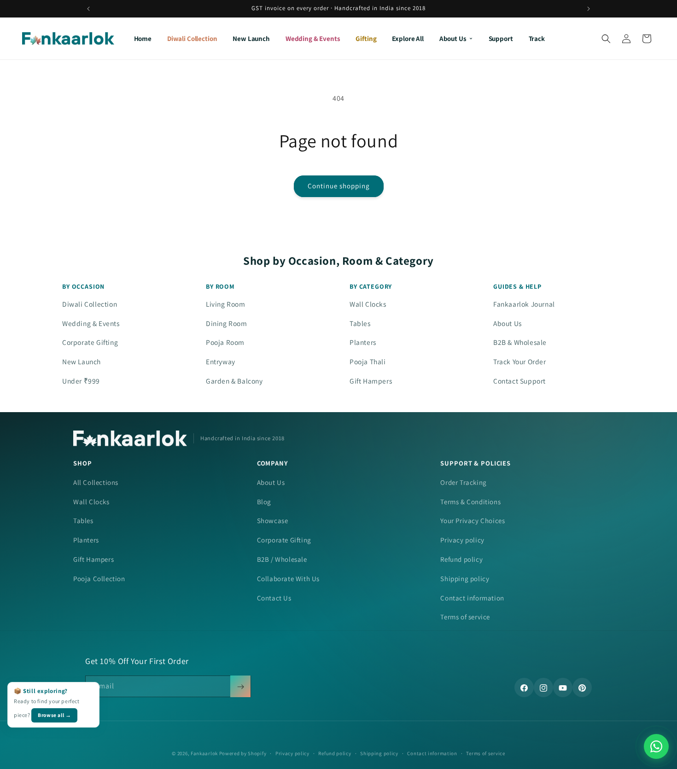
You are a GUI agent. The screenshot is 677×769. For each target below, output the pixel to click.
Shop (82, 463)
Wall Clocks (368, 304)
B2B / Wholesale (282, 559)
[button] (606, 39)
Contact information (472, 598)
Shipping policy (464, 578)
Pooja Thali (368, 361)
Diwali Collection (192, 38)
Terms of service (465, 616)
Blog (264, 501)
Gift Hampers (371, 380)
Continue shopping (339, 185)
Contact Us (274, 598)
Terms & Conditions (470, 501)
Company (272, 463)
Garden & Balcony (234, 380)
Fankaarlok (204, 753)
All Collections (95, 482)
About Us (453, 38)
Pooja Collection (99, 578)
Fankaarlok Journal (524, 304)
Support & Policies (475, 463)
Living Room (225, 304)
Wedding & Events (313, 38)
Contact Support (519, 380)
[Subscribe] (240, 687)
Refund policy (461, 559)
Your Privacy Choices (472, 520)
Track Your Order (519, 361)
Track (537, 38)
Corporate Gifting (90, 342)
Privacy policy (462, 540)
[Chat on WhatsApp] (656, 746)
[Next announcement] (588, 8)
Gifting (366, 38)
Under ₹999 (81, 380)
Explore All (407, 38)
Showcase (272, 520)
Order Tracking (463, 482)
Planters (363, 342)
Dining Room (226, 323)
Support (501, 38)
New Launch (251, 38)
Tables (360, 323)
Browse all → (54, 714)
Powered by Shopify (243, 753)
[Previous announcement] (88, 8)
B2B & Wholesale (520, 342)
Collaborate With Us (288, 578)
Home (143, 38)
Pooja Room (225, 342)
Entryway (220, 361)
